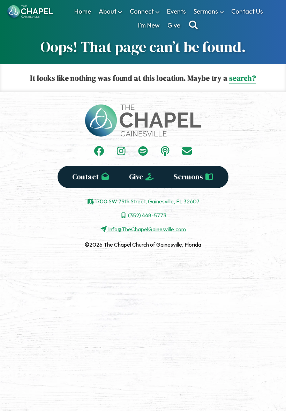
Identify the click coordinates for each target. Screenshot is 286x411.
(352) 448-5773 (146, 215)
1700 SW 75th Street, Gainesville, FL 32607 (147, 201)
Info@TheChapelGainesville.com (146, 229)
